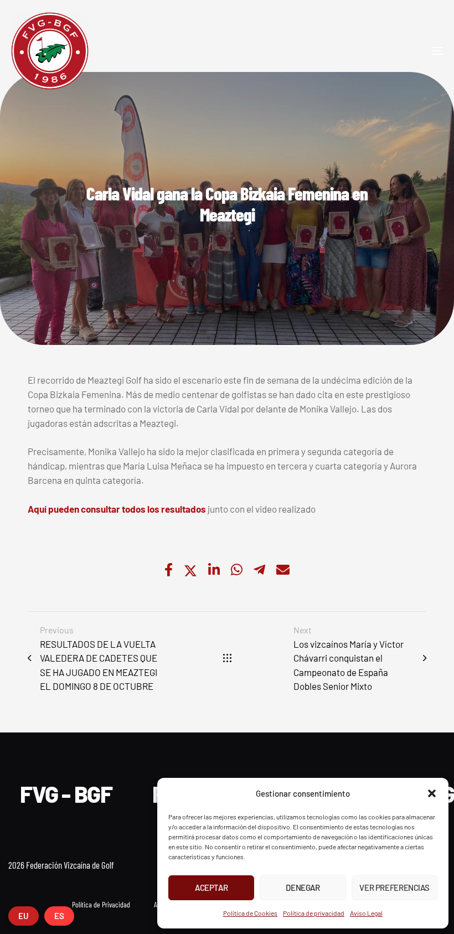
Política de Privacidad (101, 904)
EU (23, 916)
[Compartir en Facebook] (168, 570)
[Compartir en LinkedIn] (214, 570)
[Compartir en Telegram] (259, 570)
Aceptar (211, 887)
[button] (431, 793)
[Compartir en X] (190, 570)
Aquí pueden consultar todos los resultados (117, 508)
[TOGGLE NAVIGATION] (371, 51)
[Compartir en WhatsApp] (237, 570)
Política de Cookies (250, 913)
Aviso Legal (366, 913)
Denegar (302, 887)
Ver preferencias (394, 887)
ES (59, 916)
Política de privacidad (313, 913)
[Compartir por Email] (283, 570)
